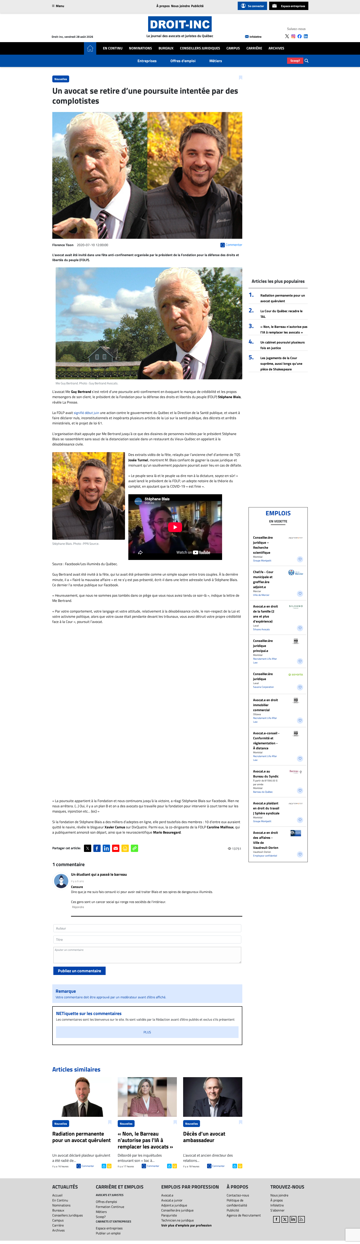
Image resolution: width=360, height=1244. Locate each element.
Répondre (78, 907)
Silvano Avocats (261, 629)
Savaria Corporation (263, 687)
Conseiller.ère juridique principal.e (263, 645)
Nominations (140, 48)
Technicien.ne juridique (177, 1220)
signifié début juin (86, 412)
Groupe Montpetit (262, 560)
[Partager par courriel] (115, 848)
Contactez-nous (238, 1195)
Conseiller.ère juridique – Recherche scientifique (263, 545)
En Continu (112, 48)
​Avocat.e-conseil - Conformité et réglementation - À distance (266, 741)
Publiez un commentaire (79, 970)
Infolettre (255, 36)
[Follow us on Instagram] (293, 36)
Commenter (88, 1166)
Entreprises (147, 61)
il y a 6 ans (77, 881)
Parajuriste (169, 1215)
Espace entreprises (293, 6)
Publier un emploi (108, 1233)
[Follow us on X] (287, 36)
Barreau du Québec (263, 792)
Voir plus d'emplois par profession (186, 1225)
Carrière (254, 48)
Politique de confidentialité (237, 1203)
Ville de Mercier (261, 595)
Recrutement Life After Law (265, 660)
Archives (276, 48)
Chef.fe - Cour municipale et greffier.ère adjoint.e (263, 579)
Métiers (215, 61)
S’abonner (277, 1210)
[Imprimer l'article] (108, 1165)
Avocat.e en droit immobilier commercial (265, 704)
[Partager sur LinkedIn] (106, 848)
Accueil (57, 1195)
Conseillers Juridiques (200, 48)
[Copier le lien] (134, 848)
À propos (163, 5)
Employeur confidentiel (265, 856)
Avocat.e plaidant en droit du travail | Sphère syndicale (266, 808)
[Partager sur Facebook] (97, 848)
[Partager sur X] (87, 848)
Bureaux (166, 48)
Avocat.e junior (171, 1200)
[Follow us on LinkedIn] (305, 36)
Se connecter (256, 6)
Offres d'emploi (183, 61)
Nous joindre (180, 5)
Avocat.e (167, 1195)
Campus (233, 48)
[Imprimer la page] (125, 848)
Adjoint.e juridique (174, 1205)
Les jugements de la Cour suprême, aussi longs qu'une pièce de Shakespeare (281, 363)
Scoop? (295, 60)
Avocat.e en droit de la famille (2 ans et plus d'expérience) (265, 614)
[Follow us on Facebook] (299, 36)
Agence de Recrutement (244, 1215)
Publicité (197, 5)
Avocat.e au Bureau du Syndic (266, 774)
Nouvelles (60, 79)
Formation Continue (110, 1206)
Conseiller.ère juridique (263, 676)
